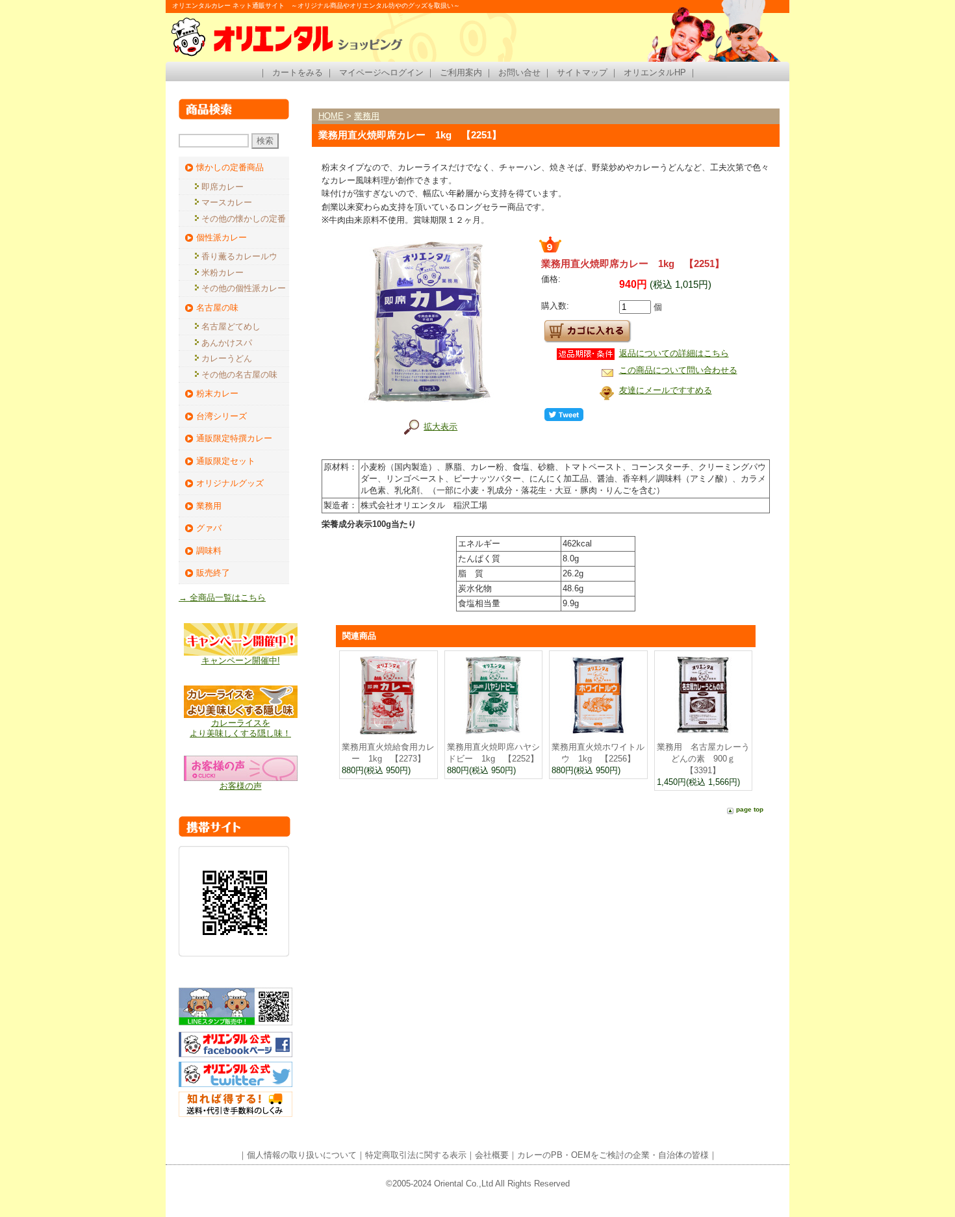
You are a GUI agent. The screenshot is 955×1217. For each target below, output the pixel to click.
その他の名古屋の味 (239, 374)
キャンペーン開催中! (240, 660)
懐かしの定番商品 (230, 167)
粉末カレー (217, 393)
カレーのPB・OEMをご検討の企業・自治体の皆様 (613, 1155)
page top (749, 809)
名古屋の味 (217, 308)
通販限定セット (225, 461)
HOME (331, 116)
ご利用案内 (461, 72)
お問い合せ (519, 72)
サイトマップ (582, 72)
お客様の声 (241, 786)
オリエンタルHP (655, 72)
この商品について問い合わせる (678, 370)
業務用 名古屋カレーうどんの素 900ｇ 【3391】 (703, 758)
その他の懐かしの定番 (243, 219)
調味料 (209, 551)
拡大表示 (440, 426)
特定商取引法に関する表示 (415, 1155)
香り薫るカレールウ (239, 256)
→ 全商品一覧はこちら (222, 597)
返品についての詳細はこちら (674, 353)
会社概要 (492, 1155)
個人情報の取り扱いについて (302, 1155)
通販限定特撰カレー (234, 438)
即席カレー (222, 187)
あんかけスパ (226, 343)
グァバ (209, 528)
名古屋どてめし (231, 326)
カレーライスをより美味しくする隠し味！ (240, 728)
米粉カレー (222, 272)
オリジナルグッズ (230, 483)
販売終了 (213, 573)
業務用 (209, 506)
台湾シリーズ (221, 416)
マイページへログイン (381, 72)
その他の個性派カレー (243, 288)
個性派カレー (221, 237)
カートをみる (297, 72)
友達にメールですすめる (665, 390)
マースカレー (226, 202)
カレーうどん (226, 358)
